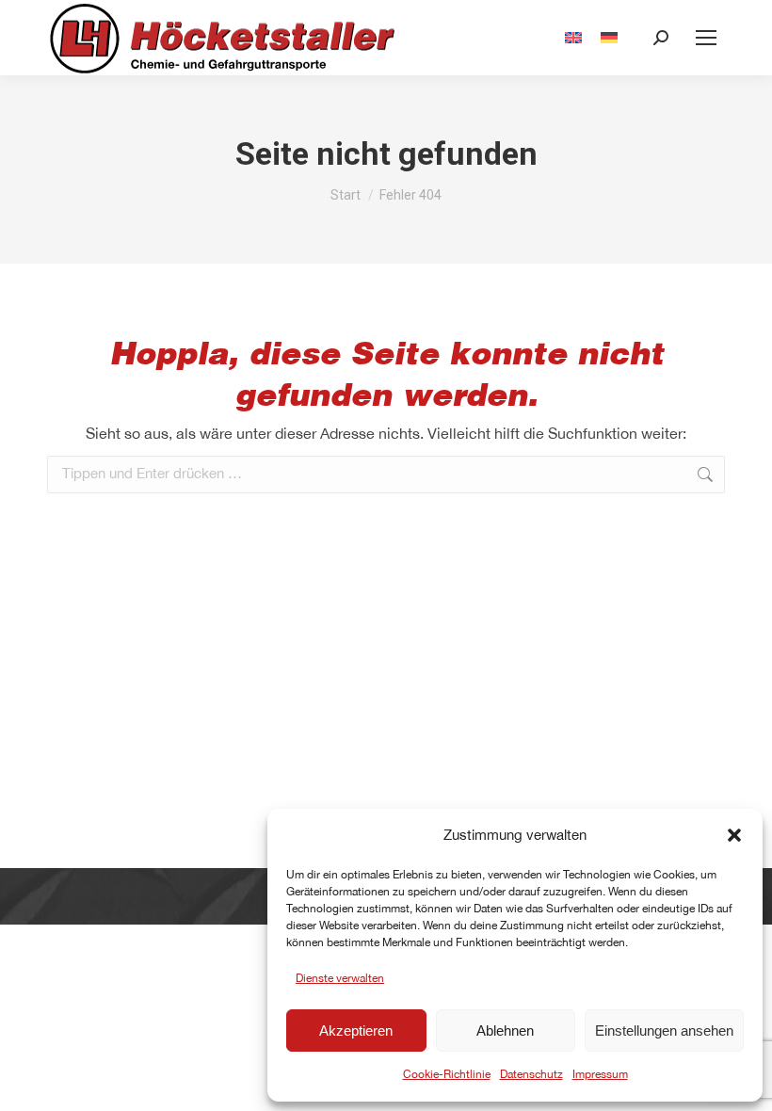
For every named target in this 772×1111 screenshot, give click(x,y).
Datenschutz (531, 1074)
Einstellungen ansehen (664, 1030)
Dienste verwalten (340, 978)
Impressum (600, 1074)
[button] (734, 835)
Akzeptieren (356, 1030)
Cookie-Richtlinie (447, 1074)
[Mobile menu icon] (706, 37)
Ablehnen (505, 1030)
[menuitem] (573, 38)
